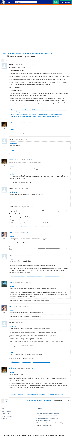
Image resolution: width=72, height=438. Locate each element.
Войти (56, 2)
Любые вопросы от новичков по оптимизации (38, 53)
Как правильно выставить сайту (35, 276)
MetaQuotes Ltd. (47, 425)
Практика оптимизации (15, 53)
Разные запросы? (15, 226)
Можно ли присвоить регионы (52, 276)
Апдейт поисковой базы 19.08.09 (56, 394)
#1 (31, 123)
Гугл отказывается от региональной (43, 226)
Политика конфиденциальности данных (47, 413)
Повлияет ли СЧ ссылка (26, 226)
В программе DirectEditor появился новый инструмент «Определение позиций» (35, 116)
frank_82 (11, 282)
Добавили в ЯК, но (15, 362)
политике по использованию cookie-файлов (50, 436)
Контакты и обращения (43, 420)
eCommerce (5, 418)
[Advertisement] (36, 9)
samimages (12, 123)
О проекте (39, 408)
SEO (3, 408)
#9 (30, 322)
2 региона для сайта (27, 362)
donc (10, 233)
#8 (27, 306)
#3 (31, 160)
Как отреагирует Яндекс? (17, 394)
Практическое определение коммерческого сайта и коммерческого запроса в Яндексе (37, 114)
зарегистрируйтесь (45, 400)
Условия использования (43, 411)
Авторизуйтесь (31, 400)
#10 (32, 368)
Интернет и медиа (7, 416)
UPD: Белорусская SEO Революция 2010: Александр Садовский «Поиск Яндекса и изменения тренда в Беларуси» (39, 111)
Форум (4, 53)
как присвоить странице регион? (41, 362)
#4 (30, 188)
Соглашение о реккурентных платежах (47, 418)
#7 (30, 282)
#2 (30, 139)
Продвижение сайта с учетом (18, 276)
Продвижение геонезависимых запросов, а (35, 394)
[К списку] (5, 57)
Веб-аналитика (6, 413)
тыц (12, 129)
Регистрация (66, 2)
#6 (30, 255)
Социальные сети (7, 411)
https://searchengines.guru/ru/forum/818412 (48, 248)
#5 (27, 233)
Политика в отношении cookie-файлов (47, 416)
